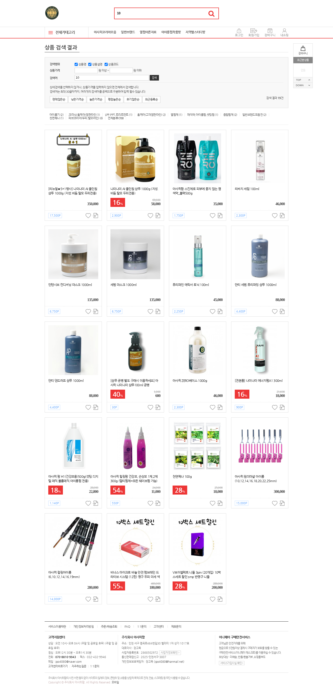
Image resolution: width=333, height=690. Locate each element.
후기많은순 (133, 99)
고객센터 (159, 626)
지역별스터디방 (195, 32)
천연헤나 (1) (56, 118)
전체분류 (115, 118)
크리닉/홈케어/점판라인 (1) (84, 114)
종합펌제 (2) (230, 114)
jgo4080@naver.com (68, 661)
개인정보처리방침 (83, 626)
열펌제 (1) (176, 114)
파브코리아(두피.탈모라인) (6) (86, 118)
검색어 (53, 78)
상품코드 (113, 64)
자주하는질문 (79, 666)
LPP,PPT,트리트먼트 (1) (118, 114)
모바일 (115, 682)
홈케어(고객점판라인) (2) (151, 114)
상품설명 (97, 64)
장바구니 (303, 53)
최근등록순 (151, 99)
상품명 (82, 64)
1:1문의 (141, 626)
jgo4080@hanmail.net (169, 661)
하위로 (303, 85)
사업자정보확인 (169, 652)
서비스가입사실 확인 (231, 663)
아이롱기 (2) (56, 114)
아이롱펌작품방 (171, 32)
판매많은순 (58, 99)
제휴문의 (176, 626)
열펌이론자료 (148, 32)
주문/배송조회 (109, 626)
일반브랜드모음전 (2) (254, 114)
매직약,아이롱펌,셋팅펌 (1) (202, 114)
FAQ (127, 626)
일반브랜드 (128, 32)
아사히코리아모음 (105, 32)
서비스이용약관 (57, 626)
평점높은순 (114, 99)
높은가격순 (95, 99)
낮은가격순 (77, 99)
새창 (95, 215)
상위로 (303, 80)
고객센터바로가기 (58, 666)
